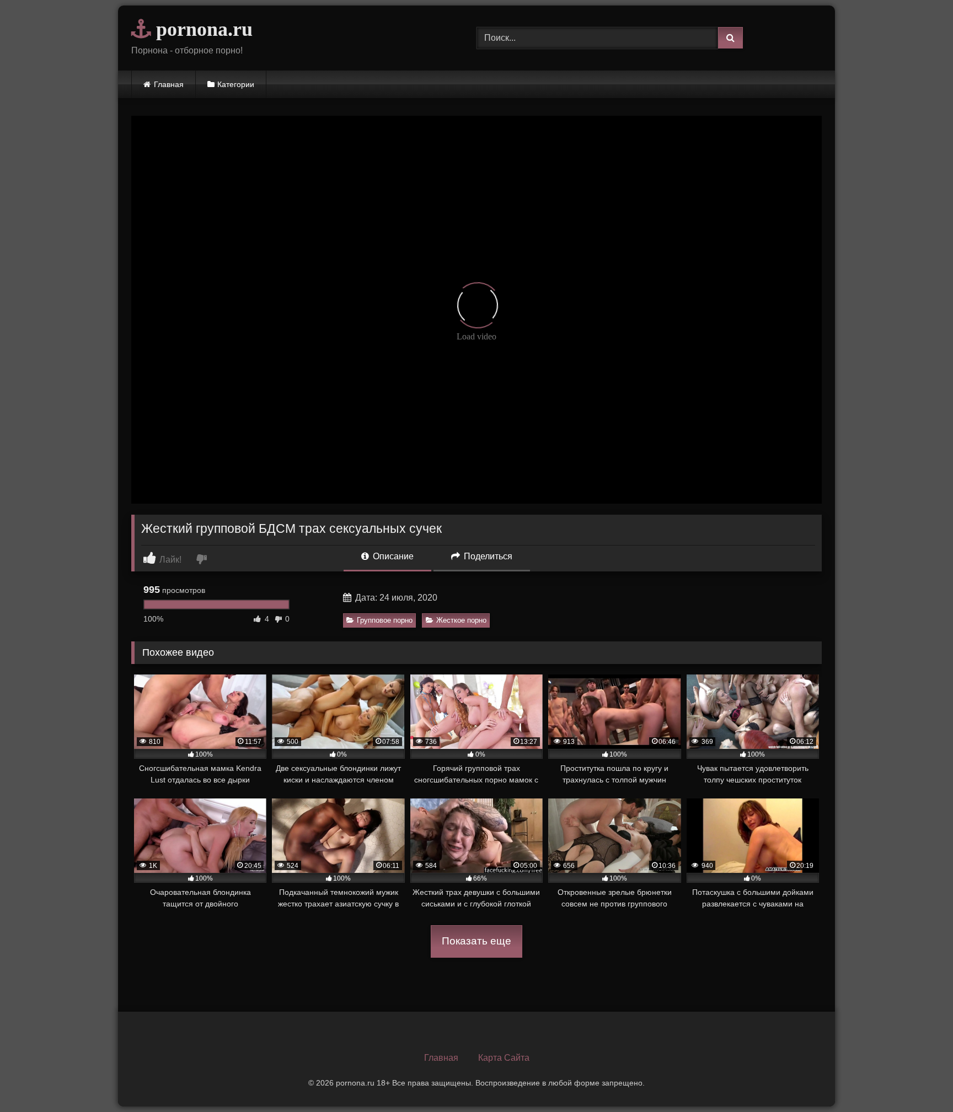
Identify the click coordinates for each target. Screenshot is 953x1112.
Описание (392, 556)
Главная (169, 84)
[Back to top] (919, 1079)
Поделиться (487, 556)
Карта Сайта (503, 1057)
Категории (235, 84)
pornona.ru (202, 29)
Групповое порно (385, 620)
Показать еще (476, 941)
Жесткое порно (461, 620)
